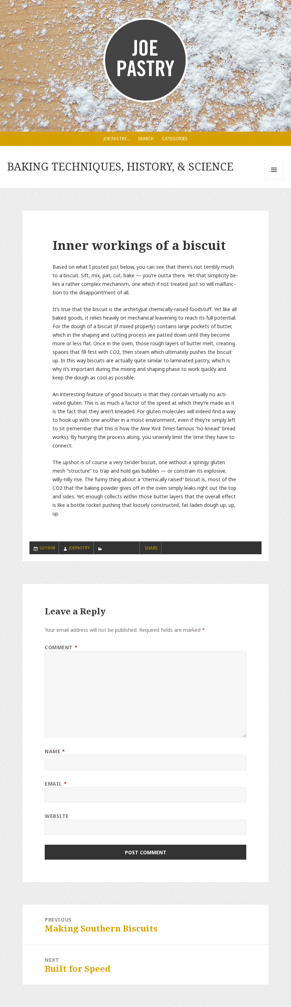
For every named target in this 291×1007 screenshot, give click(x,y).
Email (56, 783)
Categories (175, 139)
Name (55, 751)
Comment (61, 647)
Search (146, 139)
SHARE (151, 548)
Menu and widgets (274, 179)
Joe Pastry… (117, 139)
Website (57, 816)
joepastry (79, 547)
